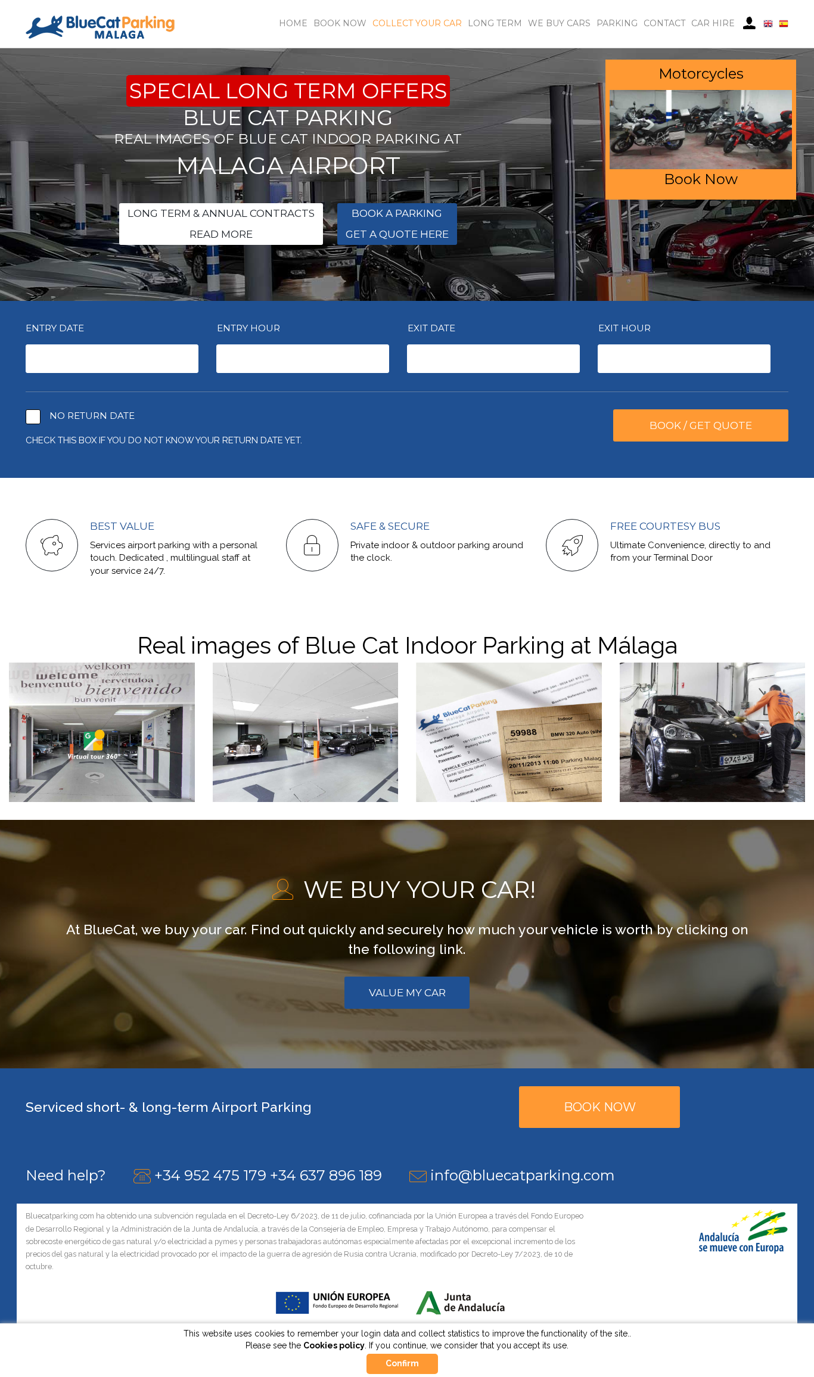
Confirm (402, 1363)
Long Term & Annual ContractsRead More (221, 223)
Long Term (495, 23)
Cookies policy (334, 1345)
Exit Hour (624, 328)
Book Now (339, 23)
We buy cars (559, 23)
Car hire (713, 23)
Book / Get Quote (701, 425)
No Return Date (92, 415)
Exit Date (431, 328)
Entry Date (55, 328)
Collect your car (417, 23)
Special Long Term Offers (288, 91)
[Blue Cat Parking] (100, 26)
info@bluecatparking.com (522, 1175)
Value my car (407, 993)
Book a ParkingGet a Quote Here (397, 223)
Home (293, 23)
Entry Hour (248, 328)
